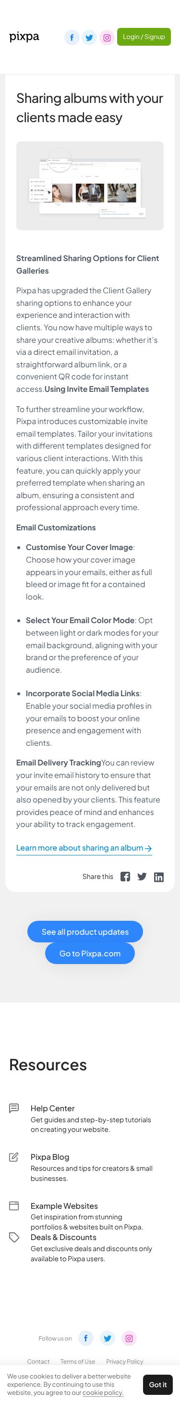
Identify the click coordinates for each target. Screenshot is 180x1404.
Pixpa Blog (50, 1157)
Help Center (53, 1108)
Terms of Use (77, 1361)
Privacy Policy (125, 1361)
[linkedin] (159, 876)
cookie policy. (103, 1392)
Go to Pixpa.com (90, 953)
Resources (48, 1064)
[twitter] (142, 876)
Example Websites (64, 1206)
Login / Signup (144, 36)
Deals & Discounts (63, 1237)
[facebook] (125, 876)
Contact (38, 1361)
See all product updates (85, 932)
